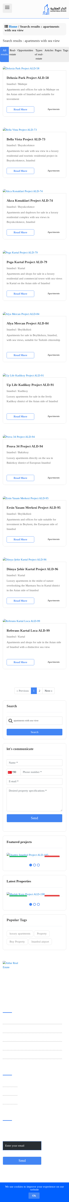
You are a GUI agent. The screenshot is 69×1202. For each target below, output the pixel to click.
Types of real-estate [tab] (39, 54)
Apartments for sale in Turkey (20, 1037)
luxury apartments (20, 933)
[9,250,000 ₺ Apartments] (34, 894)
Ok (34, 1195)
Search (34, 732)
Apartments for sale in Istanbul (20, 1028)
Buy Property (17, 941)
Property (42, 933)
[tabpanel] (34, 855)
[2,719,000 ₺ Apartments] (34, 855)
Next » (48, 690)
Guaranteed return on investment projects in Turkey (32, 1020)
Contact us (9, 1082)
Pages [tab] (58, 50)
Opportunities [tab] (25, 50)
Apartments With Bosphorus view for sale (27, 1055)
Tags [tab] (65, 50)
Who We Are (10, 1091)
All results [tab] (4, 52)
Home (13, 26)
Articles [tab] (49, 50)
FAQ (5, 1100)
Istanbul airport (40, 941)
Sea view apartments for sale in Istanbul (25, 1046)
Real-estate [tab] (13, 52)
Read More (20, 109)
